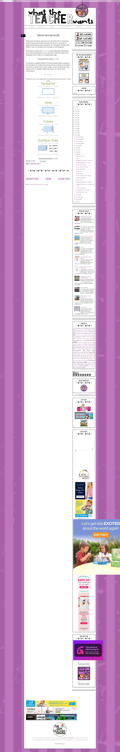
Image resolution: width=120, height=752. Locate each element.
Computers (87, 338)
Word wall (77, 366)
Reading (75, 355)
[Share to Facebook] (44, 161)
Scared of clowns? (80, 156)
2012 (76, 133)
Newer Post (32, 179)
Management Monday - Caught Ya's (84, 182)
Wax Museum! (83, 307)
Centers (85, 331)
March (77, 194)
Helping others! (79, 173)
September (79, 143)
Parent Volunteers (89, 353)
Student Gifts (92, 357)
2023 (76, 109)
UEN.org (46, 51)
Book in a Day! (79, 180)
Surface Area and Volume (82, 167)
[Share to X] (42, 161)
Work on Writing (84, 287)
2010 (76, 202)
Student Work (77, 358)
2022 (76, 111)
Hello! (77, 158)
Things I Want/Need (80, 169)
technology (80, 367)
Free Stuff (89, 342)
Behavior (90, 330)
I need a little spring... (81, 187)
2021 (76, 113)
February (78, 197)
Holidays (77, 347)
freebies (79, 26)
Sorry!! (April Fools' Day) (81, 192)
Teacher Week (83, 360)
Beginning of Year (80, 330)
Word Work (92, 364)
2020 (76, 115)
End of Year (81, 342)
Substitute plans (85, 358)
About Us (41, 26)
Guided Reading (88, 344)
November (78, 139)
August (78, 145)
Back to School (90, 328)
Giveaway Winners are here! (82, 190)
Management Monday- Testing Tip (84, 160)
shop (89, 26)
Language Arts (88, 349)
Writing (83, 366)
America (82, 328)
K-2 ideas (78, 349)
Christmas (92, 331)
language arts (65, 26)
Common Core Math (90, 336)
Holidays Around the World (88, 347)
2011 (76, 135)
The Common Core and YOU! (87, 226)
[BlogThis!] (41, 161)
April (77, 154)
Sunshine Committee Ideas (86, 236)
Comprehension (79, 338)
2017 (76, 122)
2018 (76, 120)
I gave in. (82, 247)
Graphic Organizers (77, 344)
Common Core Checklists (82, 335)
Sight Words (90, 355)
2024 (76, 107)
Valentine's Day (83, 364)
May (77, 152)
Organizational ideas (78, 352)
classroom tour (91, 366)
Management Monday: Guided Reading (85, 277)
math (52, 26)
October (78, 141)
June (77, 150)
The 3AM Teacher (67, 738)
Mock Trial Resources (81, 164)
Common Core (90, 333)
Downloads (33, 164)
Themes (75, 364)
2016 (76, 124)
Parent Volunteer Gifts (78, 353)
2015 (76, 126)
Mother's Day (79, 171)
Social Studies (76, 357)
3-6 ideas (75, 328)
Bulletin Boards (77, 331)
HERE (56, 158)
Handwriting (83, 345)
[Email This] (40, 161)
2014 (76, 128)
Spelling (84, 357)
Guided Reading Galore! (86, 216)
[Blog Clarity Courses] (84, 518)
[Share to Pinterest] (45, 161)
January (78, 199)
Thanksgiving (90, 362)
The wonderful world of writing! (83, 175)
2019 (76, 117)
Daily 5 (81, 340)
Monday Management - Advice (83, 162)
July (77, 147)
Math (38, 164)
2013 (76, 130)
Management (77, 350)
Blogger (63, 743)
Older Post (64, 179)
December (78, 137)
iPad (75, 367)
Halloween (75, 345)
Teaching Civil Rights (81, 177)
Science (82, 355)
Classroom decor (80, 333)
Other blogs (88, 352)
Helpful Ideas (91, 345)
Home (31, 26)
